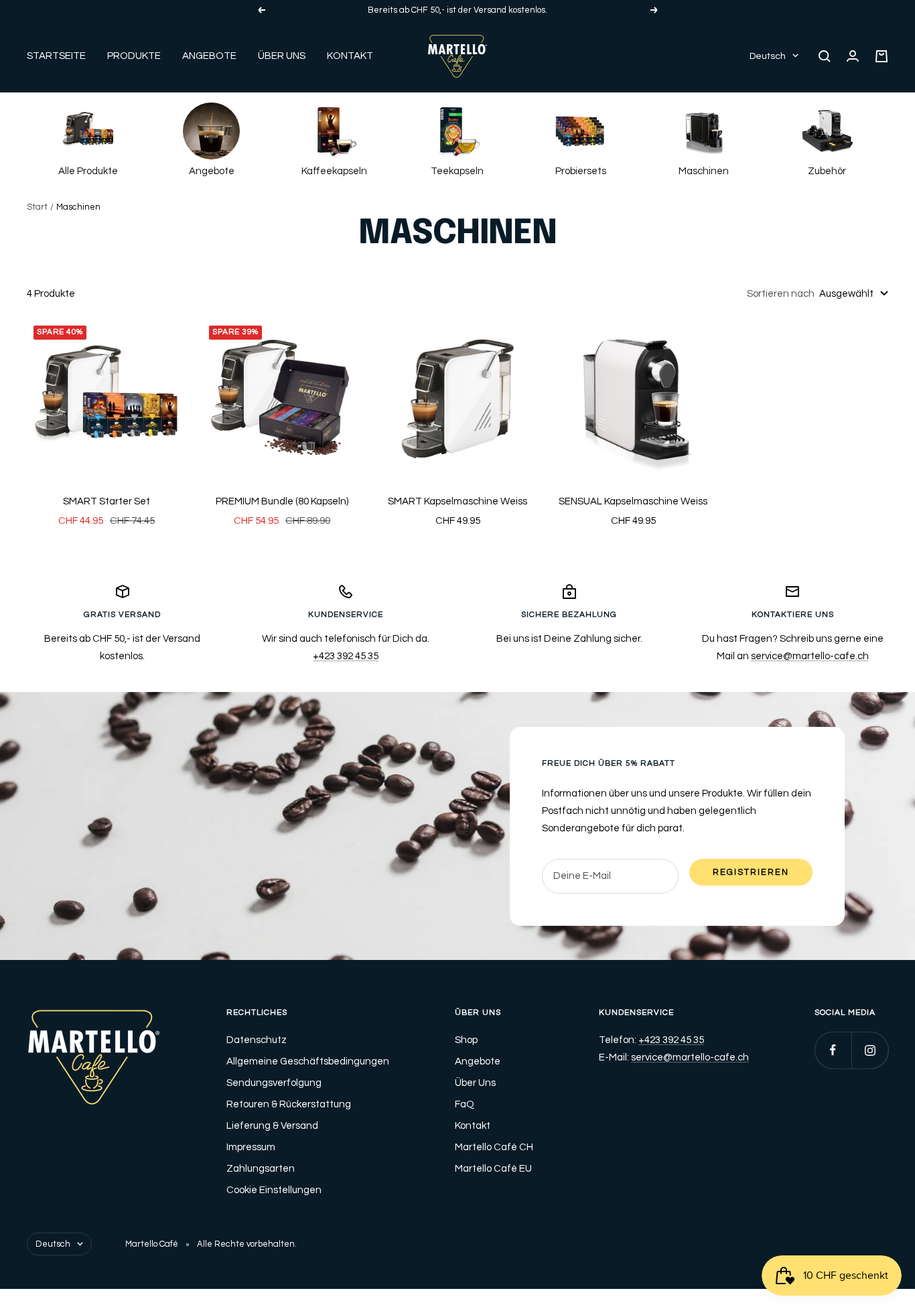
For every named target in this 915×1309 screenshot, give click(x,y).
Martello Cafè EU (493, 1169)
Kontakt (350, 56)
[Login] (853, 56)
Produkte (134, 56)
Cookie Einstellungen (274, 1190)
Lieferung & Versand (272, 1126)
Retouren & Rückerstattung (288, 1104)
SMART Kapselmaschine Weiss (457, 501)
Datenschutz (256, 1040)
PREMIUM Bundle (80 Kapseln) (282, 501)
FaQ (464, 1104)
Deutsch (768, 56)
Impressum (250, 1147)
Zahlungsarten (260, 1169)
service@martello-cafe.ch (810, 656)
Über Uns (281, 56)
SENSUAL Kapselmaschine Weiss (633, 501)
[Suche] (825, 56)
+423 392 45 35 (345, 656)
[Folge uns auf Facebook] (833, 1050)
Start (37, 207)
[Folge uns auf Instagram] (869, 1050)
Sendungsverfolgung (274, 1083)
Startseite (56, 56)
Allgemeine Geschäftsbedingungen (307, 1061)
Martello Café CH (494, 1147)
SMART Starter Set (106, 501)
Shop (466, 1040)
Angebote (209, 56)
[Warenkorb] (881, 56)
